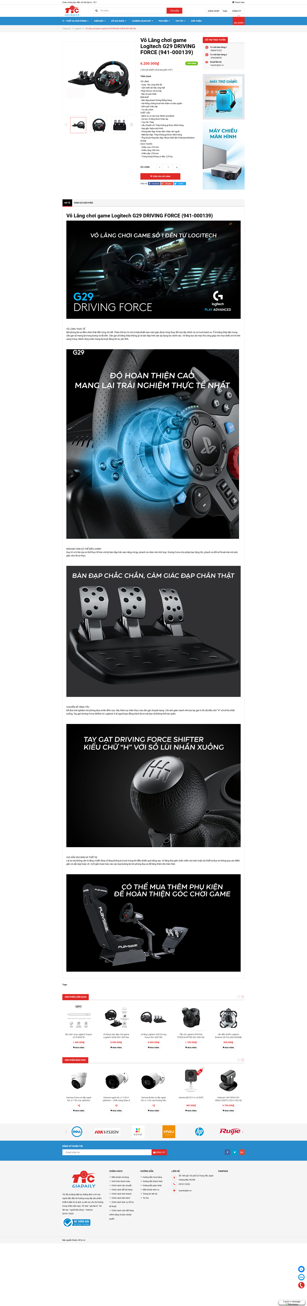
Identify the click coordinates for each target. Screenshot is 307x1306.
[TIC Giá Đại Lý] (83, 1180)
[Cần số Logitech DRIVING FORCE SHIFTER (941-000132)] (191, 1017)
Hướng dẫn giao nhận (152, 1185)
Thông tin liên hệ (150, 1194)
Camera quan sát (141, 21)
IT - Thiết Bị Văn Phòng (74, 21)
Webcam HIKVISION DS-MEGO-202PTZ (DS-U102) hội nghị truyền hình (228, 1100)
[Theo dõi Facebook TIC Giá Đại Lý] (227, 1152)
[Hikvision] (107, 1131)
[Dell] (77, 1131)
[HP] (199, 1131)
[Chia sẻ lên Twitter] (180, 183)
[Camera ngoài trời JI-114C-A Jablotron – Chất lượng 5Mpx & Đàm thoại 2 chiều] (116, 1081)
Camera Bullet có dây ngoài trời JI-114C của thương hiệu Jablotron (153, 1100)
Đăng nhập (213, 11)
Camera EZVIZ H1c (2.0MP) (191, 1097)
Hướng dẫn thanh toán (153, 1181)
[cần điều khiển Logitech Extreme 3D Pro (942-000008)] (228, 1017)
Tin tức (179, 21)
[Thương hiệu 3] (138, 1131)
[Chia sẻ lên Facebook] (154, 183)
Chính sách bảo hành (121, 1198)
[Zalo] (301, 1277)
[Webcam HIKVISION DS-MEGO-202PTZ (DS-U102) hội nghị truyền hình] (228, 1081)
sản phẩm (239, 22)
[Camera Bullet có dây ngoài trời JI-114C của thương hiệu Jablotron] (153, 1081)
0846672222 (216, 50)
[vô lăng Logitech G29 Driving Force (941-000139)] (153, 1017)
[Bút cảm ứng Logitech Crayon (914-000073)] (79, 1017)
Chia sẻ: (144, 183)
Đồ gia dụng (118, 21)
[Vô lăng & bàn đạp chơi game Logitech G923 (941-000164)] (116, 1017)
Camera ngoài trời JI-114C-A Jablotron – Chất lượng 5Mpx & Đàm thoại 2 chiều (116, 1100)
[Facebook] (301, 1269)
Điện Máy (99, 21)
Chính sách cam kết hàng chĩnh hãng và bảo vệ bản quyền (121, 1214)
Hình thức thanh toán (121, 1181)
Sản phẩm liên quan (75, 997)
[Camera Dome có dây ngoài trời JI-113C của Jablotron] (79, 1081)
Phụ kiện (163, 21)
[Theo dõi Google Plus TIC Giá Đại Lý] (242, 1152)
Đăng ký (236, 11)
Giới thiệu (196, 21)
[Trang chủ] (72, 10)
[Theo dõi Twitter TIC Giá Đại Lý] (234, 1152)
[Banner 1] (223, 96)
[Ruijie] (230, 1131)
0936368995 (216, 58)
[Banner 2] (224, 156)
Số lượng (145, 167)
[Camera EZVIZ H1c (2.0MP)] (191, 1081)
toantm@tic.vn (217, 65)
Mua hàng (79, 1048)
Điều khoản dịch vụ (151, 1190)
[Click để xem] (99, 78)
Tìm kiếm (174, 11)
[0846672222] (301, 1285)
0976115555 (184, 1184)
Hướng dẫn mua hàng (152, 1177)
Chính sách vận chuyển (122, 1185)
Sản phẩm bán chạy (75, 1060)
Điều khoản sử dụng (120, 1177)
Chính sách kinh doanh (122, 1194)
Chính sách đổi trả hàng (122, 1190)
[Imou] (168, 1131)
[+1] (167, 183)
